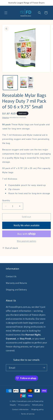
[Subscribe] (43, 367)
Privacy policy (24, 405)
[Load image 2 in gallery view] (26, 82)
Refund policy (37, 405)
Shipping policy (37, 409)
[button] (6, 13)
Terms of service (28, 414)
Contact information (20, 409)
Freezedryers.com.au (25, 401)
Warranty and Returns (16, 282)
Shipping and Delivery (16, 289)
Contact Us (11, 276)
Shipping (5, 117)
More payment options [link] (26, 241)
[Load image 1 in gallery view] (10, 82)
